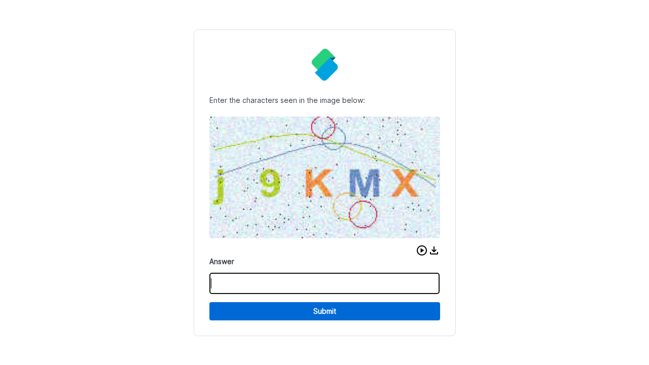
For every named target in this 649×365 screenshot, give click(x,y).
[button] (422, 250)
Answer (221, 261)
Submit (324, 311)
